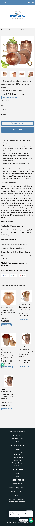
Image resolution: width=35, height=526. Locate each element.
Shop (17, 476)
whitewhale (13, 522)
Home (2, 30)
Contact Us (17, 460)
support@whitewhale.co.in (17, 502)
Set (2, 106)
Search (17, 449)
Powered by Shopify (23, 522)
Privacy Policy (17, 452)
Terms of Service (17, 463)
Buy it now (17, 130)
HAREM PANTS (17, 436)
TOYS (17, 441)
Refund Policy (17, 455)
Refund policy (17, 466)
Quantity (3, 114)
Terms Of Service (17, 457)
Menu (5, 2)
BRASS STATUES (17, 438)
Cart (32, 2)
